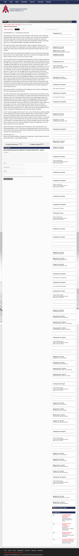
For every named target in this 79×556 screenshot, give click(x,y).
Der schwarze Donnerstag (12, 144)
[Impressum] (7, 552)
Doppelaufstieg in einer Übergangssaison (19, 21)
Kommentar (6, 152)
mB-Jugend (18, 24)
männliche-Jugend (11, 24)
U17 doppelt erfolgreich (35, 144)
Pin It (23, 29)
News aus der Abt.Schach (60, 508)
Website (5, 171)
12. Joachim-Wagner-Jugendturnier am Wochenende (66, 516)
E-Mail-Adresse (7, 167)
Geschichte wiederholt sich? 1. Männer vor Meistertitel (68, 540)
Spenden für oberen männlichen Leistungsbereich (66, 525)
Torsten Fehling (9, 29)
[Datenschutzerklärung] (17, 552)
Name (5, 163)
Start (5, 2)
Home (5, 24)
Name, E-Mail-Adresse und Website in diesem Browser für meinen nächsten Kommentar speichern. (23, 176)
